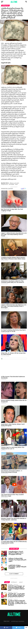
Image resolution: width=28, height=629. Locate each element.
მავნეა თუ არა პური (14, 183)
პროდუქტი (11, 184)
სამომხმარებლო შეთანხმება (17, 621)
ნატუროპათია (5, 184)
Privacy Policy (6, 621)
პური (17, 184)
